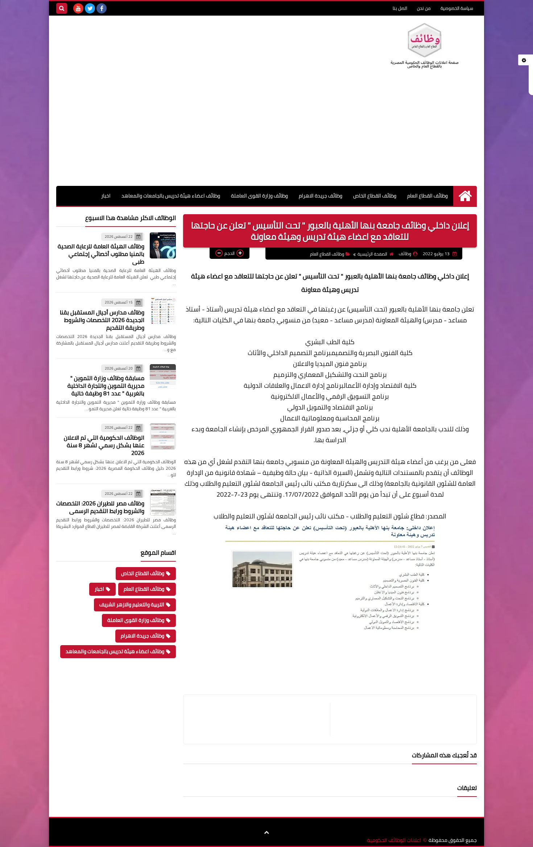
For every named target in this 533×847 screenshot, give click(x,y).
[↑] (266, 832)
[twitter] (90, 8)
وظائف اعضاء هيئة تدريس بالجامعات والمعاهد (170, 195)
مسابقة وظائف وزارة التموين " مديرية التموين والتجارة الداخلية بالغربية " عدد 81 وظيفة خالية (105, 385)
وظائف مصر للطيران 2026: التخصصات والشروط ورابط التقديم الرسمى (100, 507)
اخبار (106, 195)
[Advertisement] (266, 131)
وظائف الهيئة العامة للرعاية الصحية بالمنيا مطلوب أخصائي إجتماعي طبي (101, 254)
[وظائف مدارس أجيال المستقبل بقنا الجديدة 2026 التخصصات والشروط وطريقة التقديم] (163, 311)
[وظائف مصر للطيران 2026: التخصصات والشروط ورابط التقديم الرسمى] (163, 502)
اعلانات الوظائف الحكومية (394, 840)
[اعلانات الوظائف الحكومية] (424, 46)
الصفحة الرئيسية (372, 254)
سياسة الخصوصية (457, 8)
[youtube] (78, 8)
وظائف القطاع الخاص (374, 195)
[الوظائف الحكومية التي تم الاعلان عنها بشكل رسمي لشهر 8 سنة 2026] (163, 436)
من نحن (424, 8)
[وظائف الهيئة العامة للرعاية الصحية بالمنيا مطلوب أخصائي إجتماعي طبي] (163, 245)
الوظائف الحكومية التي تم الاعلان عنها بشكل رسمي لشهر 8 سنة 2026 (104, 445)
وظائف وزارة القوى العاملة (259, 195)
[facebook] (101, 8)
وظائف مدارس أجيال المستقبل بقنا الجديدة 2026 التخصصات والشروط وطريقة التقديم (102, 320)
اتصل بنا (400, 8)
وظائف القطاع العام (427, 195)
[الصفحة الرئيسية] (465, 196)
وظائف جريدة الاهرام (320, 195)
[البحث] (61, 8)
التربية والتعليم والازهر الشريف (131, 604)
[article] (260, 719)
